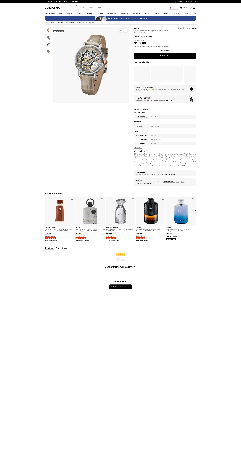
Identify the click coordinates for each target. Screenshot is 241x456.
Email (177, 182)
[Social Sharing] (121, 30)
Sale (194, 13)
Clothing (157, 13)
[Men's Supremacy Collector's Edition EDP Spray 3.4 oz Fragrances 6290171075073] (102, 199)
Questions (61, 248)
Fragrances (136, 13)
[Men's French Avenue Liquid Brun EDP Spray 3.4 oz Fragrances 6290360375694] (72, 199)
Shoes (166, 13)
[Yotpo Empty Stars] (182, 28)
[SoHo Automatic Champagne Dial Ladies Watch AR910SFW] (125, 30)
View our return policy (168, 174)
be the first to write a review (120, 287)
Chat (182, 182)
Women (69, 13)
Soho (62, 22)
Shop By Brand (50, 13)
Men (60, 13)
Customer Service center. (143, 183)
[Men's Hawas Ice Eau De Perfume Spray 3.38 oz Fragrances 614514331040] (193, 199)
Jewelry (89, 13)
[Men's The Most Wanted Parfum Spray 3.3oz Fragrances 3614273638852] (163, 199)
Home (46, 22)
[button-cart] (194, 7)
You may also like (141, 62)
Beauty (147, 13)
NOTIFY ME (165, 56)
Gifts (186, 13)
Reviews (49, 248)
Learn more (145, 91)
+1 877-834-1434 (169, 182)
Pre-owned (176, 13)
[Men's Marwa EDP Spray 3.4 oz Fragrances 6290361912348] (132, 199)
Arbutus (58, 22)
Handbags (100, 13)
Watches (79, 13)
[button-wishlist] (190, 7)
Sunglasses (112, 13)
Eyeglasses (124, 13)
